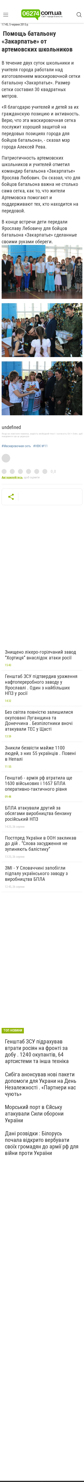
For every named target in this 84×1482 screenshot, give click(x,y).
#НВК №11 (40, 446)
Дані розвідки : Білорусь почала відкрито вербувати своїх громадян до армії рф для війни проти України (41, 1143)
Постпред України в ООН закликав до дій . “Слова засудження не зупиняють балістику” (40, 843)
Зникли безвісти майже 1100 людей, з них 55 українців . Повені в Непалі (40, 753)
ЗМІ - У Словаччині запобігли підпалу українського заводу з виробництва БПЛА (36, 873)
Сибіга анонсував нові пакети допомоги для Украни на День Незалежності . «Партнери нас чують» (40, 1084)
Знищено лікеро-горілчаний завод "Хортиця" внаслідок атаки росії (40, 655)
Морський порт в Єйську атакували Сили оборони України (34, 1114)
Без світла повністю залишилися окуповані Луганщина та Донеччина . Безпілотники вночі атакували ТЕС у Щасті (39, 720)
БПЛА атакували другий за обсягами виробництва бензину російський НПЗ (38, 813)
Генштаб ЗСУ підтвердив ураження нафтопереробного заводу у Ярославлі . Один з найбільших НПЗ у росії (41, 684)
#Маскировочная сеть (16, 446)
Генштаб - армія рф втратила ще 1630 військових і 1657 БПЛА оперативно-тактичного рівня (38, 783)
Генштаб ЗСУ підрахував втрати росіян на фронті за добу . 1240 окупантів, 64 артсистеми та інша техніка (37, 1051)
